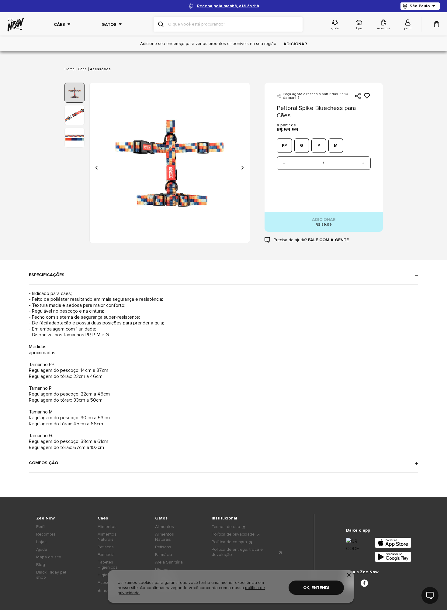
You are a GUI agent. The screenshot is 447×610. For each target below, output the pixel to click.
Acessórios (100, 69)
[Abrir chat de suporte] (429, 595)
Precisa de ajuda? (311, 239)
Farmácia (106, 554)
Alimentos (107, 526)
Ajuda (41, 549)
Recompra (46, 534)
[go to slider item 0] (74, 93)
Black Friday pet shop (51, 575)
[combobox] (233, 24)
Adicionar (295, 44)
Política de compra (229, 541)
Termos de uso (226, 526)
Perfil (40, 526)
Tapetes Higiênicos (108, 565)
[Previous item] (97, 168)
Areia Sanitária (169, 562)
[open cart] (437, 24)
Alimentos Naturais (107, 537)
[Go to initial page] (15, 24)
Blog (40, 564)
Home (69, 69)
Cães (82, 69)
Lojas (41, 541)
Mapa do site (48, 557)
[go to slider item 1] (74, 115)
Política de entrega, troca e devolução (237, 552)
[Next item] (242, 168)
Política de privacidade (233, 534)
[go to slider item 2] (74, 138)
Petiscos (106, 547)
